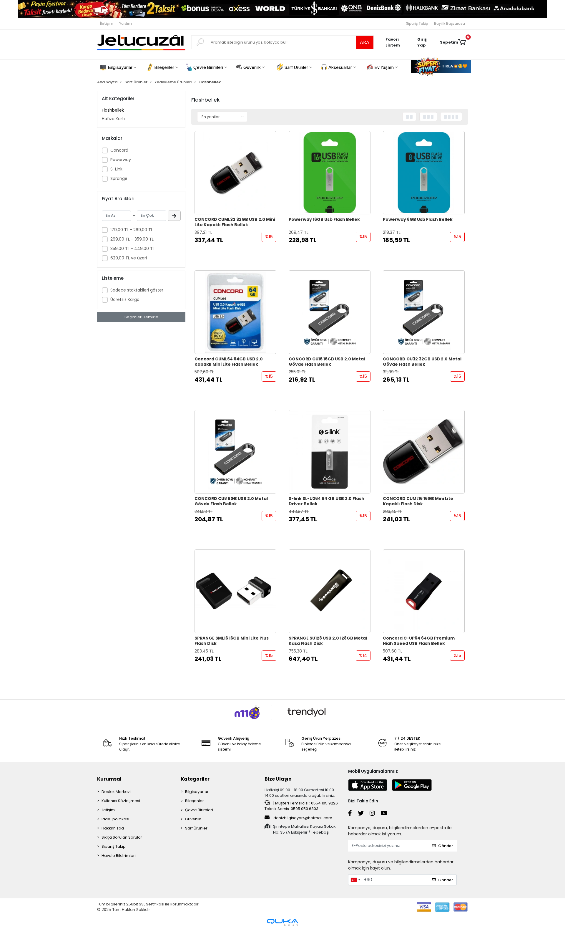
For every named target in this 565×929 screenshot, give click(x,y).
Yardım (125, 23)
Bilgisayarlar (197, 791)
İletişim (106, 23)
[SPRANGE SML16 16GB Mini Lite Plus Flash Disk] (235, 591)
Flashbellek (113, 110)
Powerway (120, 160)
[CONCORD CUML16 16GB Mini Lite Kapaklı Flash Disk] (423, 451)
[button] (425, 42)
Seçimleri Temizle (141, 317)
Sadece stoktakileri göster (136, 290)
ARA (364, 42)
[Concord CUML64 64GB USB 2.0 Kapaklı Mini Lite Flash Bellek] (235, 312)
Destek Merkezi (116, 791)
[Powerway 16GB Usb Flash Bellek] (329, 172)
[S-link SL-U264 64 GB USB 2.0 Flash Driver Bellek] (329, 451)
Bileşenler (194, 801)
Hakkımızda (113, 828)
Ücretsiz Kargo (124, 299)
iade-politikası (115, 819)
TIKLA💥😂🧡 (454, 66)
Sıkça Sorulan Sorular (122, 837)
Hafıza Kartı (113, 119)
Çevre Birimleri (199, 810)
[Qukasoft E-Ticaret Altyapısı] (282, 922)
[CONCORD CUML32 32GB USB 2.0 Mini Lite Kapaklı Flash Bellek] (235, 172)
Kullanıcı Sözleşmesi (121, 801)
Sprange (118, 178)
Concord (119, 150)
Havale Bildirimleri (119, 855)
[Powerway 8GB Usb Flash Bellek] (423, 172)
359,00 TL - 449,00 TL (132, 248)
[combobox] (355, 880)
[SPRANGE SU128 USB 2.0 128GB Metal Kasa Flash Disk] (329, 591)
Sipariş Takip (417, 23)
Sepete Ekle (238, 251)
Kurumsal (109, 779)
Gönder (445, 846)
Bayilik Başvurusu (449, 23)
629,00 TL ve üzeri (128, 258)
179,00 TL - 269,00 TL (131, 230)
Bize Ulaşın (278, 779)
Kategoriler (195, 779)
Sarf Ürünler (196, 828)
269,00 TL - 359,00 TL (132, 239)
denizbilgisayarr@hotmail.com (302, 818)
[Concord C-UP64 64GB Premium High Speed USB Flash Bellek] (423, 591)
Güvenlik (193, 819)
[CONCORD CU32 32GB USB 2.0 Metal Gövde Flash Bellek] (423, 312)
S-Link (116, 169)
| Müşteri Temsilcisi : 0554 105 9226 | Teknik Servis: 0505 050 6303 (302, 806)
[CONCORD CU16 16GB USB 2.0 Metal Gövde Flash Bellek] (329, 312)
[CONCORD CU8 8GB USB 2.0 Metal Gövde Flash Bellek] (235, 451)
